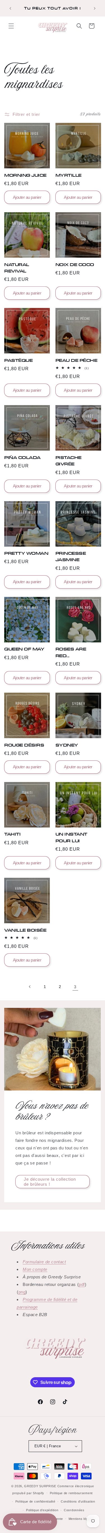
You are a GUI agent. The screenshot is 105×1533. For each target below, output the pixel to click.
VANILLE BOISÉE (25, 930)
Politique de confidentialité (35, 1501)
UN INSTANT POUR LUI (71, 837)
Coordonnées (74, 1510)
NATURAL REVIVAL (16, 267)
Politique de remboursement (71, 1493)
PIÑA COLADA (22, 457)
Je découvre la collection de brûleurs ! (50, 1182)
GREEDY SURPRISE (40, 1486)
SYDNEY (66, 745)
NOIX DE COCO (74, 264)
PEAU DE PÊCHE (76, 360)
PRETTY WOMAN (26, 553)
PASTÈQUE (18, 360)
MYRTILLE (68, 175)
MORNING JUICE (25, 175)
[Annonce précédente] (10, 8)
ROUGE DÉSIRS (24, 745)
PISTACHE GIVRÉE (68, 460)
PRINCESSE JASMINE (70, 556)
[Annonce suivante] (94, 8)
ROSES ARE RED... (70, 652)
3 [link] (75, 986)
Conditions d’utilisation (78, 1501)
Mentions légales (81, 1518)
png (22, 1292)
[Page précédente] (30, 986)
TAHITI (12, 834)
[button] (11, 26)
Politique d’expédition (42, 1510)
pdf (82, 1284)
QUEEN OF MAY (24, 649)
